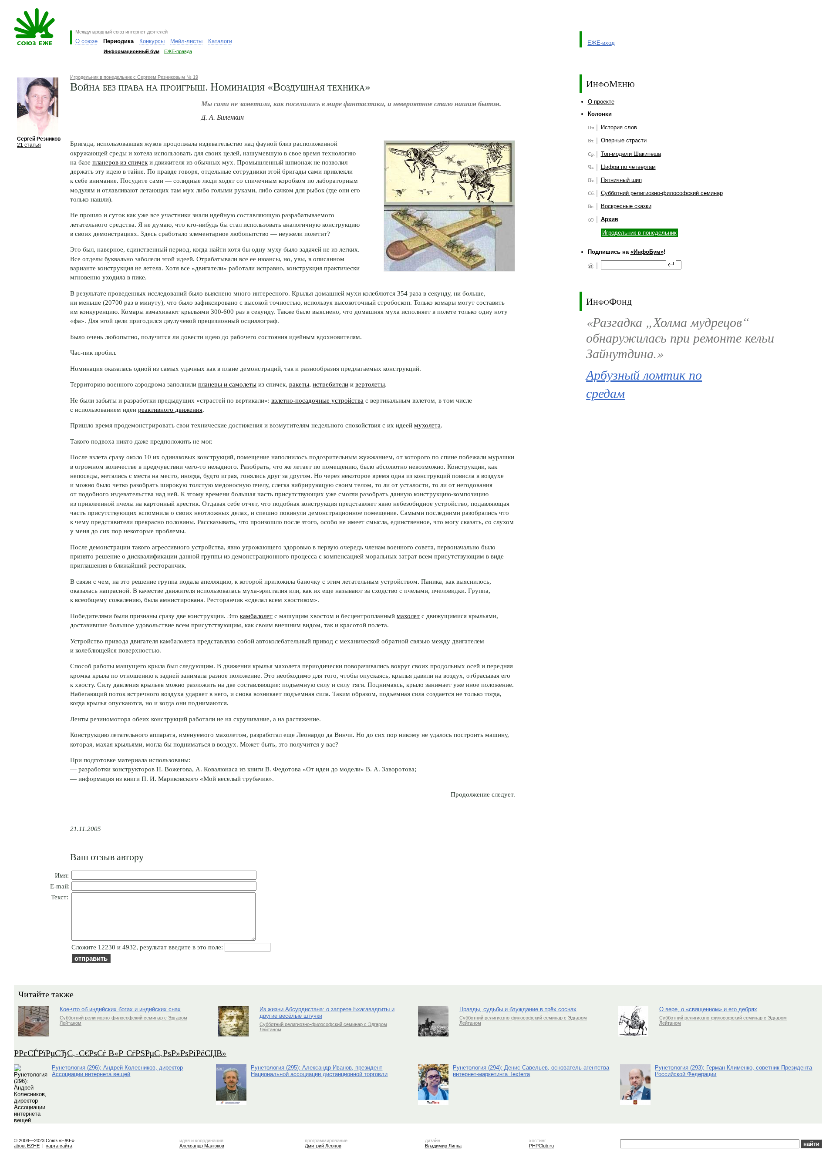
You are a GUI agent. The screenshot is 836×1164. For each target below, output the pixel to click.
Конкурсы (152, 41)
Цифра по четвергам (628, 167)
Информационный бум (131, 51)
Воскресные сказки (626, 206)
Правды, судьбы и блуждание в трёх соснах (517, 1009)
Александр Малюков (201, 1145)
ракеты (299, 384)
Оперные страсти (624, 140)
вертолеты (370, 384)
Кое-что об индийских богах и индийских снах (120, 1009)
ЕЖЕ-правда (178, 51)
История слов (619, 127)
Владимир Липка (443, 1145)
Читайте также (46, 994)
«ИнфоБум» (647, 252)
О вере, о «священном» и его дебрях (708, 1009)
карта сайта (59, 1145)
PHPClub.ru (541, 1145)
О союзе (86, 41)
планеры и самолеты (227, 384)
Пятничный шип (621, 180)
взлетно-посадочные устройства (317, 400)
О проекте (601, 101)
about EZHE (27, 1145)
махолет (408, 615)
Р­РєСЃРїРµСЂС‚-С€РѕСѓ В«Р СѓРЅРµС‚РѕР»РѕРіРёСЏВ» (120, 1053)
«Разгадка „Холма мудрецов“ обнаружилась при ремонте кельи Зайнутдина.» (680, 337)
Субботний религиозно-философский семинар (662, 193)
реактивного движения (170, 409)
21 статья (29, 145)
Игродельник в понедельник (639, 232)
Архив (609, 219)
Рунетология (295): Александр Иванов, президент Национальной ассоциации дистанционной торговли (319, 1070)
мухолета (427, 425)
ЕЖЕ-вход (601, 43)
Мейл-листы (186, 41)
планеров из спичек (120, 162)
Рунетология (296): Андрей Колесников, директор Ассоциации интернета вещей (117, 1070)
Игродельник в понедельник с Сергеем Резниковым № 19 (134, 77)
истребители (330, 384)
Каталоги (220, 41)
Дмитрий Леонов (323, 1145)
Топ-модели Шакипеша (631, 154)
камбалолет (256, 615)
